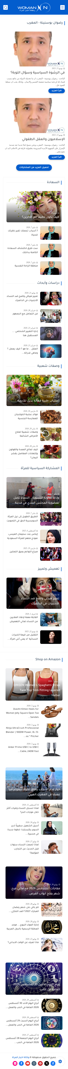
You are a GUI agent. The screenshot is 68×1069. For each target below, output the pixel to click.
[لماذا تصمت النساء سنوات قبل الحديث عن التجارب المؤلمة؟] (51, 847)
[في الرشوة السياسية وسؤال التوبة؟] (34, 49)
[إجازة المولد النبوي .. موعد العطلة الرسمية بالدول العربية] (51, 927)
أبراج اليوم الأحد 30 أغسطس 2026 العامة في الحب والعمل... (22, 1005)
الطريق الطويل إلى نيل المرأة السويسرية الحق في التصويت (22, 519)
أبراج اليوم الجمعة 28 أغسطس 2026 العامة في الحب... (22, 1040)
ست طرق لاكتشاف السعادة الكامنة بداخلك (22, 250)
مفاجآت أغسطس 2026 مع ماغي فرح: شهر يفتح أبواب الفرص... (35, 891)
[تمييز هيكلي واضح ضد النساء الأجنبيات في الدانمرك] (51, 298)
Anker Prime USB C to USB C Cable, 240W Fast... (23, 749)
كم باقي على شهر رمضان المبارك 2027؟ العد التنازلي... (24, 909)
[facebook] (53, 1063)
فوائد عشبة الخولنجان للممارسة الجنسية (26, 416)
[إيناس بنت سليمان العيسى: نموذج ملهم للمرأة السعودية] (51, 536)
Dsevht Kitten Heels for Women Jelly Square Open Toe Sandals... (22, 713)
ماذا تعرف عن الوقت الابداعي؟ (23, 942)
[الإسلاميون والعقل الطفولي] (34, 115)
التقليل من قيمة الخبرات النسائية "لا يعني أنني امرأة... (23, 637)
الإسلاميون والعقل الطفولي (43, 139)
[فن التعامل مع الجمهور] (51, 316)
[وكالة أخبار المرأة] (34, 7)
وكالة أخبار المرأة (20, 1057)
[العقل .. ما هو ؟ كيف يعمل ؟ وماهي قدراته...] (51, 351)
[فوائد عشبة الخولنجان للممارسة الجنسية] (51, 417)
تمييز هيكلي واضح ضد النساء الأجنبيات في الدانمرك (22, 298)
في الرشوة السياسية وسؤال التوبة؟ (38, 73)
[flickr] (15, 1063)
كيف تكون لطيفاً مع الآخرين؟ (40, 217)
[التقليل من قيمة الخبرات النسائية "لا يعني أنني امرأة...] (51, 637)
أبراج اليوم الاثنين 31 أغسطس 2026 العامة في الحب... (36, 987)
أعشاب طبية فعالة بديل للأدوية (38, 401)
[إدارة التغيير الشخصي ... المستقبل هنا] (51, 333)
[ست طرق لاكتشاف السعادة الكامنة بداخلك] (51, 250)
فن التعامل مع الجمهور (25, 314)
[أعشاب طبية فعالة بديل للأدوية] (34, 390)
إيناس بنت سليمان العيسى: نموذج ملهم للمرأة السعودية (22, 536)
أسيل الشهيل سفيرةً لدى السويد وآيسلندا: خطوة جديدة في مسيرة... (23, 830)
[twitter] (46, 1063)
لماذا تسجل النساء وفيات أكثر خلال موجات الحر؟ (23, 810)
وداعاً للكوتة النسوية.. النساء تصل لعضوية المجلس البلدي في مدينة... (35, 500)
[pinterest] (40, 1063)
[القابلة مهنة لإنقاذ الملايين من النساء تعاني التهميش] (51, 619)
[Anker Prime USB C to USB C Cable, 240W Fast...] (51, 749)
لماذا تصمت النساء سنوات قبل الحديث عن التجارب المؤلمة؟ (24, 849)
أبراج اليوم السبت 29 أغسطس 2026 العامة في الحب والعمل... (22, 1023)
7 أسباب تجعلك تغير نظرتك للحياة (23, 233)
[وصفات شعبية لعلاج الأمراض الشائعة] (51, 434)
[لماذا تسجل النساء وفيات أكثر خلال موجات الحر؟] (51, 810)
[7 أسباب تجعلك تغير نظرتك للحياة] (51, 233)
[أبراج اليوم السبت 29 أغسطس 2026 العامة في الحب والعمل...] (51, 1023)
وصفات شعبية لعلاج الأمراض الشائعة (26, 434)
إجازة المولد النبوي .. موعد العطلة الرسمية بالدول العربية (23, 927)
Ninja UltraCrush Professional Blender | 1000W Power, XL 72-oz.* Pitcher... (22, 732)
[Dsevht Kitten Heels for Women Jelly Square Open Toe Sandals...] (51, 711)
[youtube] (27, 1063)
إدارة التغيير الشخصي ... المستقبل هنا (25, 333)
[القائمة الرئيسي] (62, 7)
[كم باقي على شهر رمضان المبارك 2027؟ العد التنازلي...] (51, 909)
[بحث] (5, 7)
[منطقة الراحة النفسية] (51, 268)
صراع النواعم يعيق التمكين (23, 552)
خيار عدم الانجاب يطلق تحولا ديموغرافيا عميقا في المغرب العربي (34, 792)
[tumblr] (34, 1063)
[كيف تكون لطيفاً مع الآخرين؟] (34, 206)
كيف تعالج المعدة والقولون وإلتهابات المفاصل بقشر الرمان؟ (23, 454)
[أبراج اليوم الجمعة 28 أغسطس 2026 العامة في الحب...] (51, 1040)
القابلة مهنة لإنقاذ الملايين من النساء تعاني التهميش (24, 619)
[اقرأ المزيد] (56, 90)
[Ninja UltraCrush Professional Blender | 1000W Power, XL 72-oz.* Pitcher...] (51, 730)
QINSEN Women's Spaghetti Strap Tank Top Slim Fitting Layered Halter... (37, 690)
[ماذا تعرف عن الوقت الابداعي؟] (51, 944)
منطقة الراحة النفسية (26, 266)
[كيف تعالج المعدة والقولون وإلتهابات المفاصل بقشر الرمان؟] (51, 452)
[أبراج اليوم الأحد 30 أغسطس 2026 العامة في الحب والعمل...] (51, 1005)
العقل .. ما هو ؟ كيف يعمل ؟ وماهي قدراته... (22, 351)
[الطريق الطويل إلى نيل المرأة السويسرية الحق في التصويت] (51, 519)
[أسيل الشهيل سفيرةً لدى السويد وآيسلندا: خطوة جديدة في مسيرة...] (51, 828)
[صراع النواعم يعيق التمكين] (51, 554)
